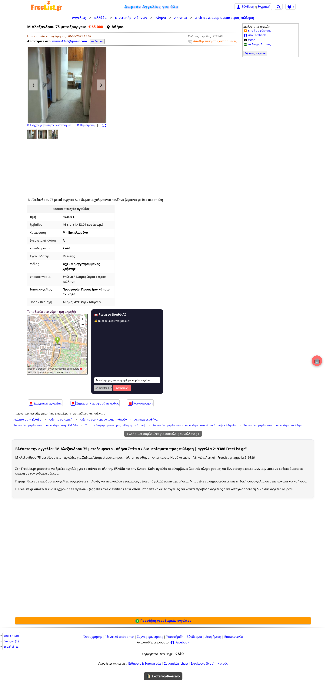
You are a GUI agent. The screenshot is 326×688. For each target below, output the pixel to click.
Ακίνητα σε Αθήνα (146, 419)
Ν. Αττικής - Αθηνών (131, 18)
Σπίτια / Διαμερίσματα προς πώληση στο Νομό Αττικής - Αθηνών (194, 425)
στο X (251, 39)
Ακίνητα (180, 18)
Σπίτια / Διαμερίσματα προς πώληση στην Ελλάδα (46, 425)
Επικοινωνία (233, 637)
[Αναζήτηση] (279, 7)
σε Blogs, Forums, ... (260, 44)
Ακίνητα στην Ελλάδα (27, 419)
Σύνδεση (248, 7)
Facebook (182, 642)
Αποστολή (122, 388)
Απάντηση (97, 41)
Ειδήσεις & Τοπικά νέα (144, 663)
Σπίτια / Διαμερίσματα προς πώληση (224, 18)
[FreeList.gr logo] (46, 7)
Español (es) (11, 646)
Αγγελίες (79, 18)
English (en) (11, 635)
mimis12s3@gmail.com (69, 41)
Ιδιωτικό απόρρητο (119, 637)
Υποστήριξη (175, 637)
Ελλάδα (100, 18)
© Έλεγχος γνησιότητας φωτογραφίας (49, 125)
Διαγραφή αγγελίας (46, 403)
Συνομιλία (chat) (176, 663)
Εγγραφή (264, 7)
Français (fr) (11, 641)
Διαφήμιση (213, 637)
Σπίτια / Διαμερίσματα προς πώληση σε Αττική (115, 425)
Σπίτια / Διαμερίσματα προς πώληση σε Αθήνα (273, 425)
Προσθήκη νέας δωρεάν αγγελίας (165, 621)
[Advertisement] (62, 166)
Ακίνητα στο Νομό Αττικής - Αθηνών (103, 419)
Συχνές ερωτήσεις (150, 637)
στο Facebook (256, 35)
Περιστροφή (86, 125)
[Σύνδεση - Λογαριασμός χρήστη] (238, 6)
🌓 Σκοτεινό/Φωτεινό (163, 676)
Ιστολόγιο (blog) (202, 663)
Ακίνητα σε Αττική (60, 419)
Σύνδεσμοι (194, 637)
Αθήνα (160, 18)
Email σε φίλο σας (259, 30)
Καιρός (223, 663)
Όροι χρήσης (92, 637)
